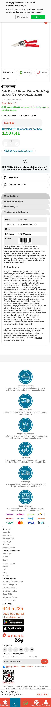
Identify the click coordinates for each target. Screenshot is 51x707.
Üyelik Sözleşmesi (10, 585)
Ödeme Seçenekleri (13, 201)
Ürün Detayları (11, 206)
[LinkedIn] (26, 649)
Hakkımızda (7, 535)
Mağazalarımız (8, 538)
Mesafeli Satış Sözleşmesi (13, 582)
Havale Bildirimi (9, 548)
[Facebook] (5, 649)
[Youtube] (21, 649)
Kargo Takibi (7, 594)
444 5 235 (13, 608)
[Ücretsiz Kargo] (25, 401)
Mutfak (5, 557)
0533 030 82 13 (13, 613)
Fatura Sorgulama (9, 600)
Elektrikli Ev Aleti (9, 563)
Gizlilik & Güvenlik (9, 588)
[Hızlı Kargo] (25, 473)
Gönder (44, 661)
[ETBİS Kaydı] (8, 677)
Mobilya (6, 576)
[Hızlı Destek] (25, 449)
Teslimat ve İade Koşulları (16, 212)
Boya (5, 573)
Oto (4, 569)
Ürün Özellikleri (11, 196)
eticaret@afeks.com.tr (12, 617)
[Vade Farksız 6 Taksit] (25, 377)
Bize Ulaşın (7, 542)
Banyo (5, 560)
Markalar (6, 545)
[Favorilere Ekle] (45, 23)
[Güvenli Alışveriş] (25, 497)
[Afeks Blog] (13, 638)
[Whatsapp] (31, 649)
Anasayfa (6, 532)
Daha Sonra (22, 17)
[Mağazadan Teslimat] (25, 425)
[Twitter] (10, 649)
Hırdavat (6, 566)
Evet (38, 17)
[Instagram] (15, 649)
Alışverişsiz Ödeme (10, 597)
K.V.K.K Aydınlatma (10, 591)
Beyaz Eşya (7, 554)
